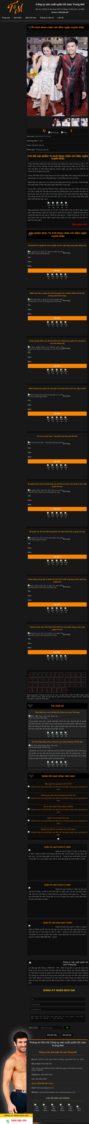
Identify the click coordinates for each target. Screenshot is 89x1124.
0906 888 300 (18, 1120)
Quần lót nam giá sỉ (80, 212)
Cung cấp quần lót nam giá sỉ (38, 215)
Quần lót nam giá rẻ (57, 215)
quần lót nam (66, 217)
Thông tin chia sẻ (73, 215)
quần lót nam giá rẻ (79, 217)
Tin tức (82, 215)
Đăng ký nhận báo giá (16, 1115)
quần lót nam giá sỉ (35, 220)
